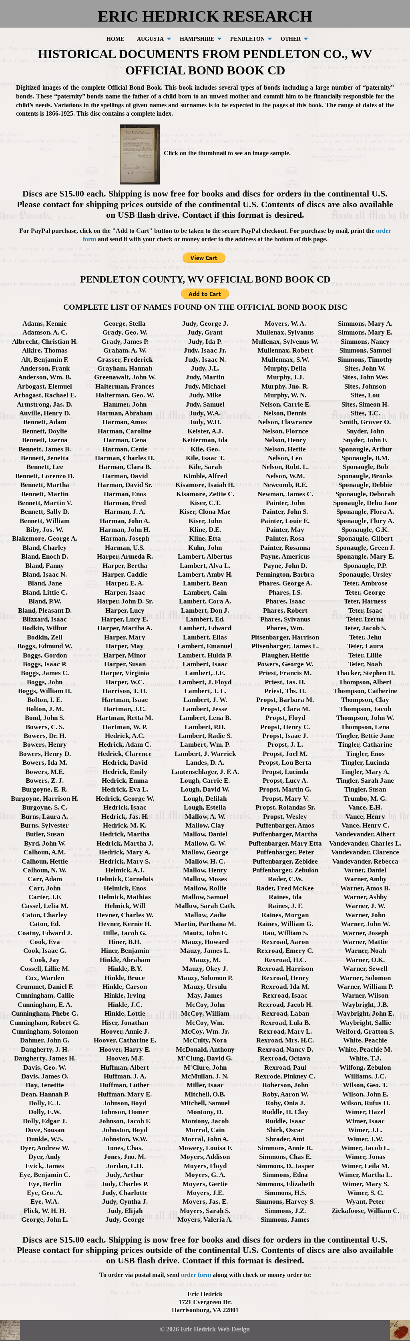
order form (196, 1274)
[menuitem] (115, 38)
